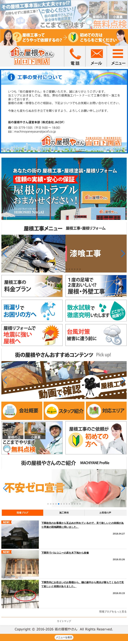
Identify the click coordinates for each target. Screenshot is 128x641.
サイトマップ (64, 621)
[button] (5, 253)
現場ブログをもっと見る (113, 611)
